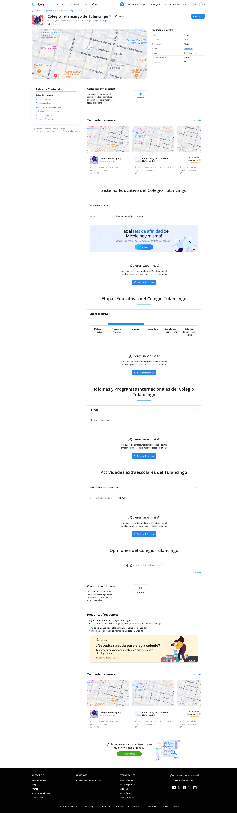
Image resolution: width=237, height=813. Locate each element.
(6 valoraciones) (153, 565)
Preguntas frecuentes (45, 119)
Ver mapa (103, 21)
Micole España (126, 780)
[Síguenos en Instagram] (189, 787)
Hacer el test (129, 754)
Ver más (197, 120)
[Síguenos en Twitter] (179, 787)
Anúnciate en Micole (41, 793)
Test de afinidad (171, 4)
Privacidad (105, 806)
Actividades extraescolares (47, 111)
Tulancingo (80, 11)
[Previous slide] (87, 151)
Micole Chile (125, 788)
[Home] (32, 11)
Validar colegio (74, 131)
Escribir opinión (194, 572)
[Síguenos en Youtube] (195, 787)
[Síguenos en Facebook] (184, 787)
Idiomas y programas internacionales (51, 107)
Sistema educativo (43, 99)
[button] (194, 4)
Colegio (109, 158)
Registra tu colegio (137, 4)
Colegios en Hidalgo (66, 11)
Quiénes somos (39, 780)
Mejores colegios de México (88, 780)
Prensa (35, 788)
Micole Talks (37, 797)
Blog (34, 784)
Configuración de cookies (128, 806)
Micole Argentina (127, 784)
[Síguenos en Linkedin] (174, 787)
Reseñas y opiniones (44, 115)
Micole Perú (124, 793)
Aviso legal (90, 806)
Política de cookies (171, 806)
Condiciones (151, 806)
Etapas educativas (43, 103)
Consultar (188, 49)
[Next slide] (200, 151)
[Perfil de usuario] (202, 4)
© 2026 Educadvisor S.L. (68, 806)
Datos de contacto (44, 95)
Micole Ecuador (126, 797)
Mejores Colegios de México (46, 11)
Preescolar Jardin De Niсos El (155, 160)
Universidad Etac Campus (200, 158)
